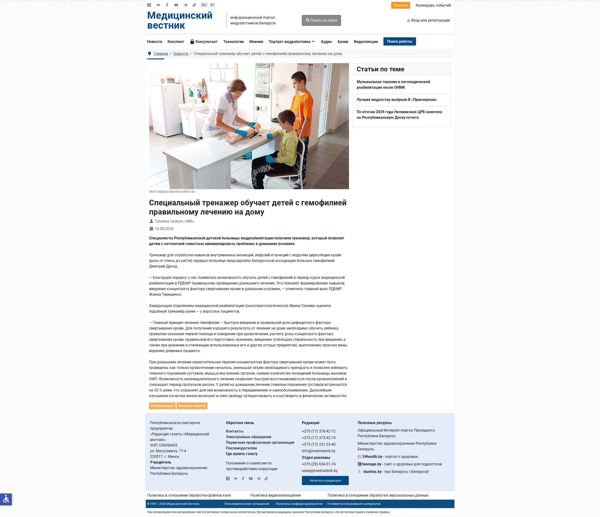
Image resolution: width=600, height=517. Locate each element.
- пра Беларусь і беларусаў (396, 471)
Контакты (235, 431)
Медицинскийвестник (180, 20)
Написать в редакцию (325, 480)
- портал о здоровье (390, 456)
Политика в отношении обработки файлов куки (189, 495)
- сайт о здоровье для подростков (402, 464)
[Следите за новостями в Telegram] (185, 5)
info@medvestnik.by (319, 451)
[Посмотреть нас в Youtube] (176, 5)
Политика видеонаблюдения (275, 495)
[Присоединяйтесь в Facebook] (167, 5)
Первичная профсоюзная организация (260, 442)
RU (204, 5)
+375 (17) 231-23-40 (319, 444)
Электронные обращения (248, 437)
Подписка (400, 5)
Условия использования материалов (353, 504)
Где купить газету (242, 454)
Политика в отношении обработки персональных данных (378, 495)
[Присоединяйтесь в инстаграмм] (149, 5)
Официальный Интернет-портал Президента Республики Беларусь (396, 433)
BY (212, 5)
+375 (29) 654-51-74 (319, 464)
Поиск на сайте (323, 20)
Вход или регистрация (430, 20)
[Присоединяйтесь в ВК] (158, 5)
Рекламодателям (241, 448)
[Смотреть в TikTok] (194, 5)
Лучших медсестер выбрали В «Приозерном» (397, 99)
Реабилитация (162, 406)
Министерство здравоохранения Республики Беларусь (397, 446)
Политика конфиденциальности (299, 504)
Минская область (192, 406)
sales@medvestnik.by (320, 470)
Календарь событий (433, 5)
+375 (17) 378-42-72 (319, 431)
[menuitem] (156, 41)
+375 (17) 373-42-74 (319, 438)
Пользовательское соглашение (246, 504)
